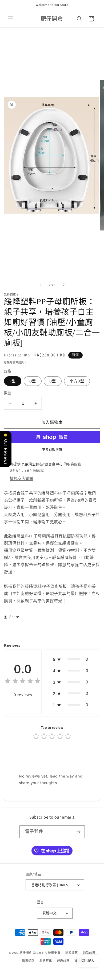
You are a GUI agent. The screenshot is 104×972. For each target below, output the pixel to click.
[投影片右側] (64, 284)
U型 (52, 381)
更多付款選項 (52, 450)
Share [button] (14, 616)
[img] (23, 682)
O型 (32, 381)
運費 (21, 362)
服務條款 (28, 960)
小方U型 (77, 381)
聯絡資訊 (45, 960)
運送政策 (63, 960)
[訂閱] (79, 831)
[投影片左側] (40, 284)
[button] (11, 19)
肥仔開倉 (25, 953)
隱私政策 (71, 953)
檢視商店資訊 (21, 478)
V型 (13, 381)
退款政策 (89, 953)
